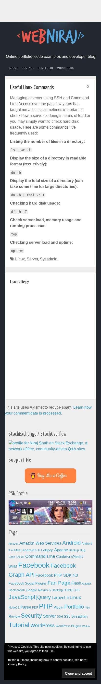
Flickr (41, 50)
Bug (82, 550)
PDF (35, 607)
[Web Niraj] (50, 36)
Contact (28, 68)
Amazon (13, 543)
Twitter (60, 50)
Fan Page (59, 583)
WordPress (65, 68)
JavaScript (22, 597)
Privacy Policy (17, 664)
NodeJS (14, 607)
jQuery (43, 597)
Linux (20, 259)
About (13, 68)
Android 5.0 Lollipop (37, 550)
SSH (60, 616)
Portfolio (45, 68)
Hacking (57, 590)
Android (71, 543)
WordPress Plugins (68, 626)
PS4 (87, 607)
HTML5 (69, 590)
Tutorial (19, 625)
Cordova (63, 557)
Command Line (40, 556)
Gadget (86, 583)
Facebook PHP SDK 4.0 (57, 575)
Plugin (58, 607)
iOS (77, 590)
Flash (76, 583)
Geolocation (17, 590)
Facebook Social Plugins (28, 583)
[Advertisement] (50, 11)
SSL (67, 616)
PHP (46, 606)
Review (14, 616)
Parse (25, 607)
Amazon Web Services (40, 543)
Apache (61, 550)
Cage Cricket (16, 556)
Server (32, 259)
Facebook (34, 50)
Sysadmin (48, 259)
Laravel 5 (60, 597)
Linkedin (54, 50)
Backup (74, 550)
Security (31, 615)
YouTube (67, 50)
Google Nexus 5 (38, 590)
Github (47, 50)
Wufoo (86, 626)
